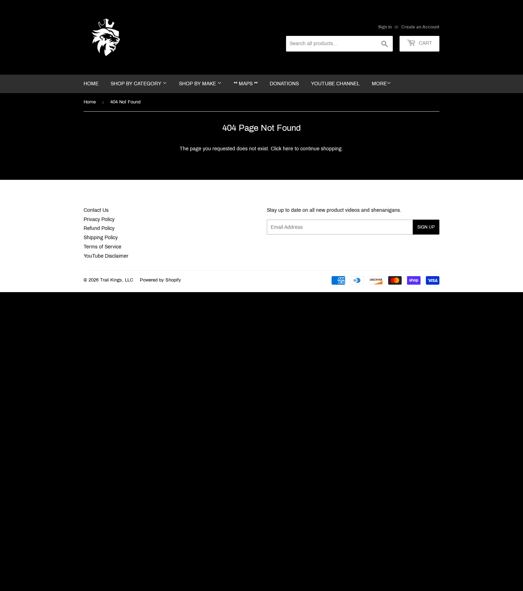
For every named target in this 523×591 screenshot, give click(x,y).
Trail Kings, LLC (116, 280)
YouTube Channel (335, 83)
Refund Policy (99, 228)
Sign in (385, 27)
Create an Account (420, 27)
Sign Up (426, 227)
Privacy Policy (99, 219)
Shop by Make (198, 83)
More (379, 83)
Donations (284, 83)
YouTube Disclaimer (106, 256)
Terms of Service (102, 246)
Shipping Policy (101, 237)
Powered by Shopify (160, 280)
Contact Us (96, 210)
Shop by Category (137, 83)
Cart (424, 43)
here (288, 148)
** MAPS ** (246, 83)
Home (91, 83)
